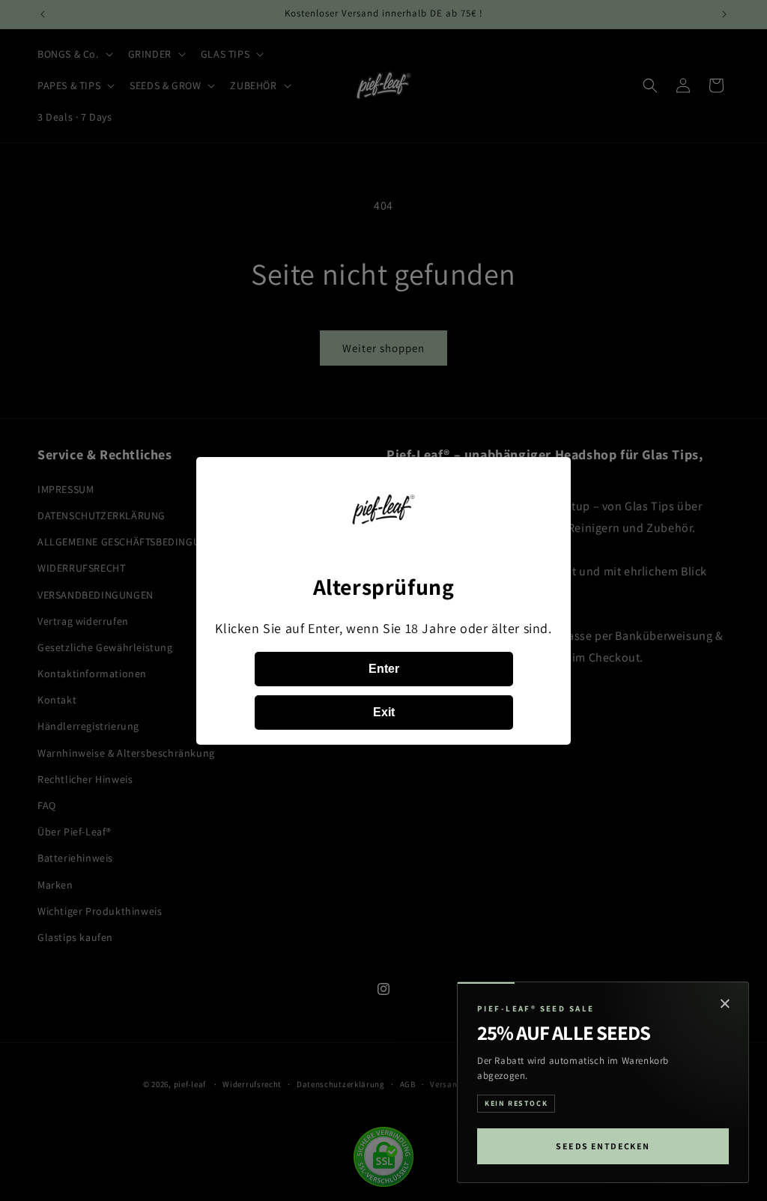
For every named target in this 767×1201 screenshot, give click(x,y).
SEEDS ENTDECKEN (603, 1146)
